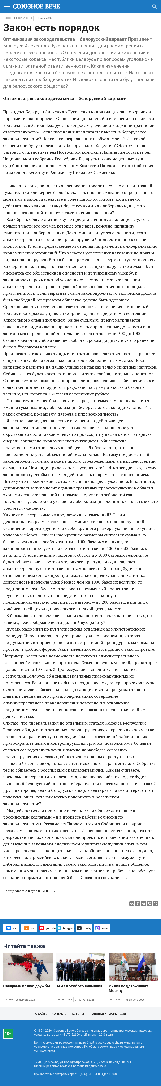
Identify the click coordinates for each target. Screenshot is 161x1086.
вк (14, 928)
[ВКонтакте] (131, 903)
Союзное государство (18, 18)
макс (105, 928)
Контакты (59, 1013)
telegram (68, 928)
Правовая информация (107, 1013)
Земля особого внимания (79, 986)
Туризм (9, 999)
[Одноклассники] (137, 903)
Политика (116, 999)
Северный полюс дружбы (26, 986)
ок (32, 928)
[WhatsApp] (155, 903)
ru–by (87, 928)
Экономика (64, 999)
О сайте (41, 1013)
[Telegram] (143, 903)
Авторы (78, 1013)
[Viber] (149, 903)
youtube (51, 928)
